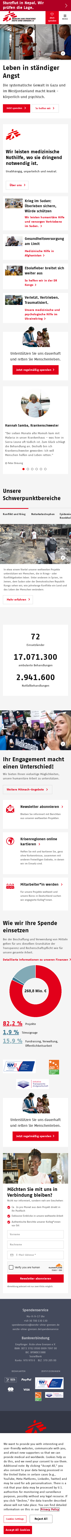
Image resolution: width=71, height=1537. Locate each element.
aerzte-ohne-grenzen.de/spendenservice (35, 1329)
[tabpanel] (35, 430)
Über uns (16, 185)
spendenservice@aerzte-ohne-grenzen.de (35, 1325)
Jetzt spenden (52, 19)
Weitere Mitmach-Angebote (26, 789)
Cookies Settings (15, 1519)
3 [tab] (35, 470)
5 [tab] (44, 470)
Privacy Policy (50, 1509)
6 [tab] (48, 470)
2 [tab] (31, 470)
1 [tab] (26, 470)
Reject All (41, 1518)
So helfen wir (43, 108)
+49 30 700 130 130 (35, 1321)
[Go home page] (19, 16)
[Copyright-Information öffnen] (63, 54)
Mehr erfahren (16, 599)
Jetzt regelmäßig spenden (33, 369)
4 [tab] (39, 470)
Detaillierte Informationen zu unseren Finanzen (35, 959)
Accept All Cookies (18, 1529)
